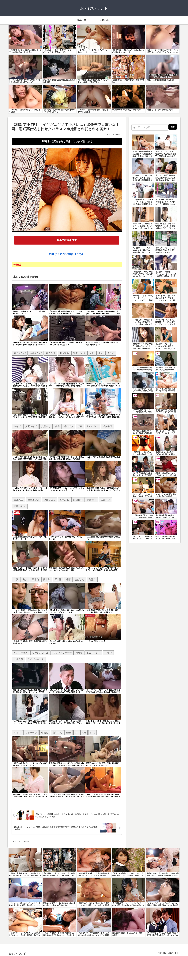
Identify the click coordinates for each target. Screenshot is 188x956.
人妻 (16, 579)
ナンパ (110, 353)
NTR (68, 732)
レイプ (17, 426)
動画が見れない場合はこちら (67, 254)
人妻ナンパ (36, 353)
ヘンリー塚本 (21, 652)
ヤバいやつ (92, 426)
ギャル (17, 732)
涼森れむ (78, 499)
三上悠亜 (18, 499)
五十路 (58, 579)
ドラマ (108, 652)
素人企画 (50, 353)
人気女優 (18, 659)
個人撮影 (64, 353)
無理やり (46, 426)
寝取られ (57, 732)
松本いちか (20, 506)
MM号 (79, 652)
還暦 (68, 579)
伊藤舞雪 (91, 499)
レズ (92, 732)
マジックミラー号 (62, 652)
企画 (91, 353)
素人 (100, 353)
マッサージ (31, 732)
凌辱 (57, 426)
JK (76, 732)
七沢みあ (64, 499)
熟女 (25, 579)
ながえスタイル (40, 652)
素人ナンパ (20, 353)
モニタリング (93, 652)
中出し (44, 732)
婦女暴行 (107, 426)
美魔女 (92, 579)
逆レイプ (68, 426)
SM (84, 732)
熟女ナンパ (79, 353)
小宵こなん (49, 499)
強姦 (80, 426)
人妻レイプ (31, 426)
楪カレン (105, 499)
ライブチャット (36, 659)
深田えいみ (33, 499)
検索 (173, 127)
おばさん (79, 579)
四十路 (46, 579)
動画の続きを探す (67, 240)
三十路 (35, 579)
